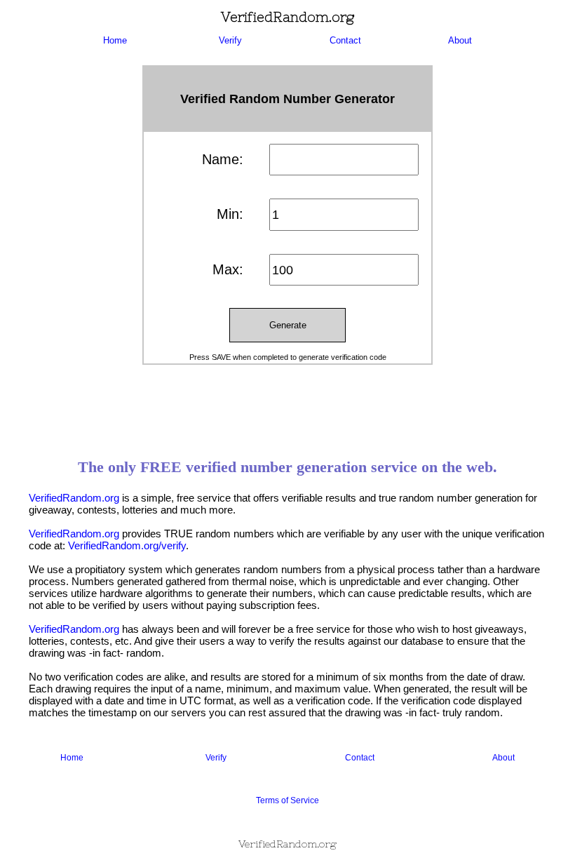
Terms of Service (287, 800)
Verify (230, 40)
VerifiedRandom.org (74, 498)
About (460, 40)
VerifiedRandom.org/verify (127, 545)
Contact (345, 40)
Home (115, 40)
